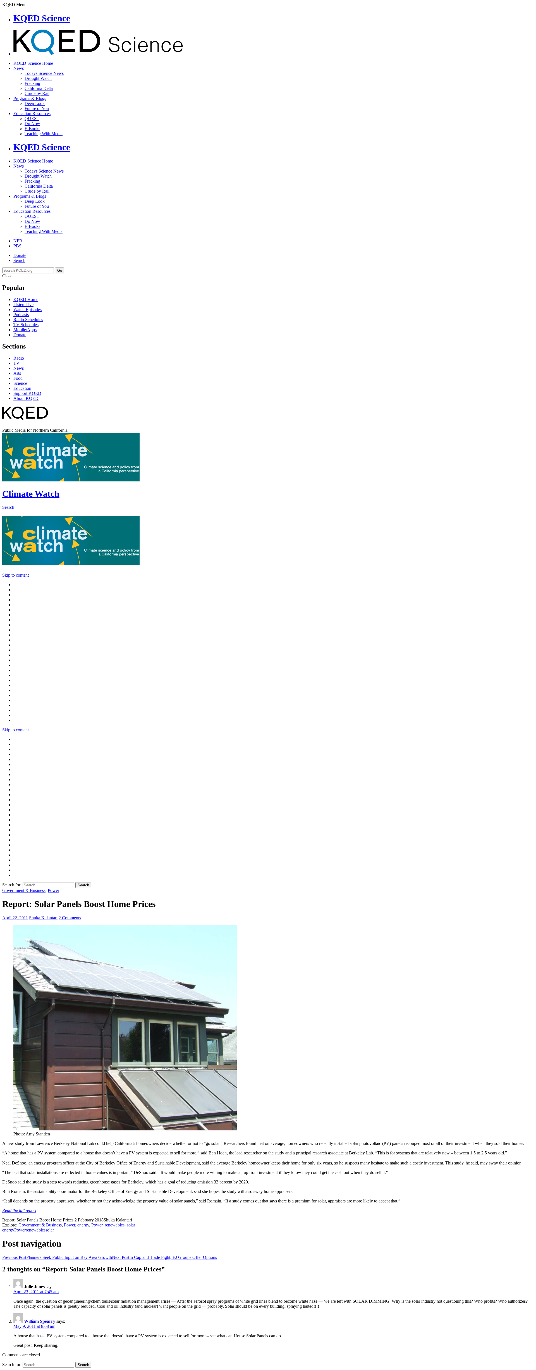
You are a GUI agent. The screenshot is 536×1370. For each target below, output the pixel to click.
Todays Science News (44, 73)
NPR (17, 240)
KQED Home (25, 299)
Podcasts (21, 314)
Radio (18, 358)
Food (18, 378)
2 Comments (70, 917)
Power (53, 890)
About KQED (26, 398)
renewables (115, 1225)
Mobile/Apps (25, 329)
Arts (17, 373)
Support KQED (27, 393)
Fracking (32, 83)
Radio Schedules (28, 319)
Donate (19, 255)
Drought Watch (38, 78)
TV (16, 363)
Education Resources (32, 113)
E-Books (32, 128)
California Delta (39, 88)
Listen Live (23, 304)
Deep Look (35, 103)
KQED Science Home (33, 63)
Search (19, 260)
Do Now (32, 123)
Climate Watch (30, 494)
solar (131, 1225)
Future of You (37, 108)
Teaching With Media (44, 133)
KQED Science (41, 18)
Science (20, 383)
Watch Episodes (27, 309)
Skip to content (15, 575)
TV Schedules (26, 324)
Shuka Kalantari (43, 917)
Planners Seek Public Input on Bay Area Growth (57, 1257)
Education (22, 388)
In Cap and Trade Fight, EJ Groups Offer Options (164, 1257)
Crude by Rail (37, 93)
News (18, 68)
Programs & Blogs (29, 98)
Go (59, 270)
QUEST (32, 118)
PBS (17, 246)
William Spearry (39, 1321)
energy (83, 1225)
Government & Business (24, 890)
